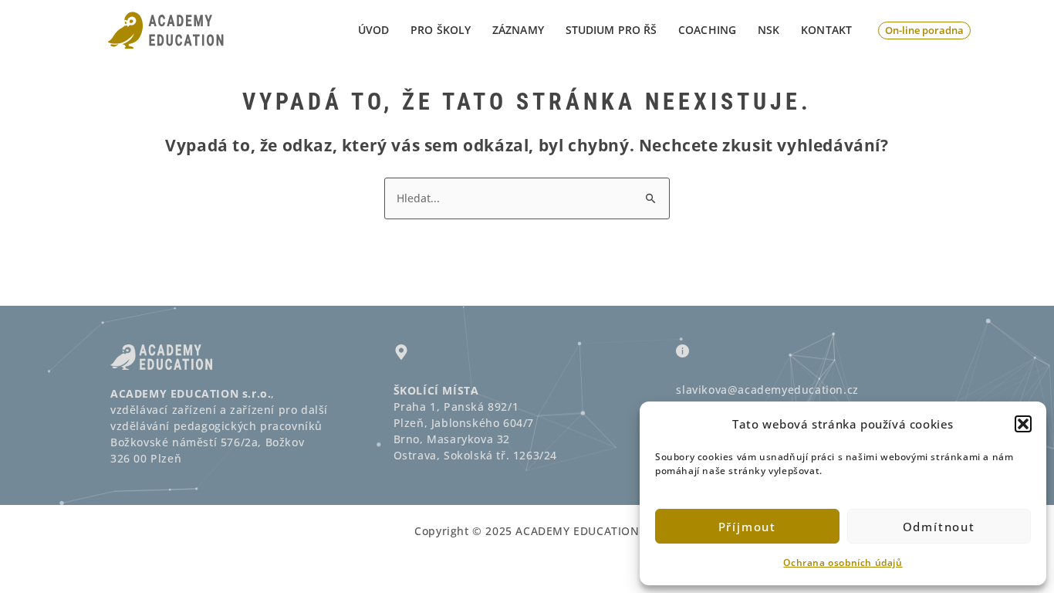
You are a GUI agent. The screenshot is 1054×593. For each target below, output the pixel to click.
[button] (1023, 424)
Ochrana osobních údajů (842, 562)
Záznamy (518, 29)
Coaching (707, 29)
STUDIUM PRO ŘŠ (611, 29)
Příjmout (747, 526)
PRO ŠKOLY (440, 29)
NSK (768, 29)
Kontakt (826, 29)
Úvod (373, 29)
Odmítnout (939, 526)
